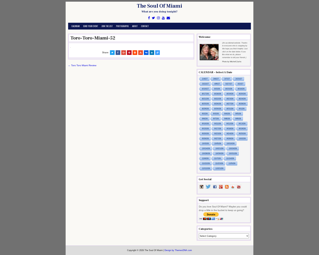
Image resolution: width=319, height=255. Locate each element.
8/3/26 (217, 89)
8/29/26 (205, 109)
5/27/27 (228, 84)
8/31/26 (230, 109)
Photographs (122, 26)
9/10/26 (205, 123)
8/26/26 (217, 104)
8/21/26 (205, 99)
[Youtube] (163, 18)
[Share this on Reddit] (135, 52)
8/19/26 (230, 94)
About (135, 26)
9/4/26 (227, 113)
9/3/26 (216, 113)
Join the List (107, 26)
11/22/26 (206, 163)
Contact (145, 26)
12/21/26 (219, 168)
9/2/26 (205, 113)
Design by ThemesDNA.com (178, 250)
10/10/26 (231, 143)
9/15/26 (205, 128)
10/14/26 (206, 148)
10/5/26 (217, 143)
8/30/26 (217, 109)
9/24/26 (230, 133)
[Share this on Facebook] (118, 52)
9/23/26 (217, 133)
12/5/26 (232, 163)
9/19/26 (242, 128)
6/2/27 (240, 84)
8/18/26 (217, 94)
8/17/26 (205, 94)
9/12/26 (229, 123)
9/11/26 (217, 123)
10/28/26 (206, 153)
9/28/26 (230, 138)
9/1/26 (242, 109)
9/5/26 (238, 113)
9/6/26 (205, 118)
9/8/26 (227, 118)
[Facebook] (149, 18)
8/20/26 (242, 94)
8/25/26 (205, 104)
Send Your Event (90, 26)
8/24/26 (242, 99)
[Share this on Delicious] (157, 52)
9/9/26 (238, 118)
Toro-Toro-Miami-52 (92, 38)
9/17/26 (217, 128)
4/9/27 (217, 84)
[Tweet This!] (112, 52)
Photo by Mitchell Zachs (231, 62)
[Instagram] (158, 18)
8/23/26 (230, 99)
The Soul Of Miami (159, 6)
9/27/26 (217, 138)
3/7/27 (227, 79)
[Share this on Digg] (146, 52)
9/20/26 (205, 133)
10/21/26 (219, 148)
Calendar (75, 26)
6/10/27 (205, 89)
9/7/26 (216, 118)
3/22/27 (205, 84)
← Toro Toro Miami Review (82, 65)
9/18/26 (230, 128)
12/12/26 (206, 168)
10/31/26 (233, 153)
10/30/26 (219, 153)
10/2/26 (242, 138)
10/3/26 (205, 143)
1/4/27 (205, 79)
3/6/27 (216, 79)
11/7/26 (217, 158)
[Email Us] (168, 18)
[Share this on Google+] (123, 52)
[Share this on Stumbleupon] (140, 52)
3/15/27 (238, 79)
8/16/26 (241, 89)
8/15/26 (228, 89)
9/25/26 (242, 133)
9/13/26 (242, 123)
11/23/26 (219, 163)
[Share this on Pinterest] (129, 52)
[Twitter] (153, 18)
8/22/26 (217, 99)
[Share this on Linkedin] (152, 52)
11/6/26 (205, 158)
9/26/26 (205, 138)
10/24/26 (233, 148)
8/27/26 (230, 104)
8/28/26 (242, 104)
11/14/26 (230, 158)
